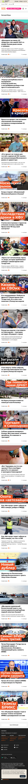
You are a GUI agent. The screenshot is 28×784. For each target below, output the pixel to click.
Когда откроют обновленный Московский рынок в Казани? (12, 193)
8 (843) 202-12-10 (5, 737)
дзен (17, 747)
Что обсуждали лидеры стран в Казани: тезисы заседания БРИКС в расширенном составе (13, 714)
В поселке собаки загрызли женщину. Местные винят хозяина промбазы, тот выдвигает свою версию (13, 476)
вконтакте (5, 745)
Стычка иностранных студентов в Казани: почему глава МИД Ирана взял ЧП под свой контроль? (13, 226)
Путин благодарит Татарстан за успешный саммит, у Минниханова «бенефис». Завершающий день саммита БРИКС (13, 648)
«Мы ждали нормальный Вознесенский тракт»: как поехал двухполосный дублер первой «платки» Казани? (13, 609)
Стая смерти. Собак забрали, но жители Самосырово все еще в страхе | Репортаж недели (13, 369)
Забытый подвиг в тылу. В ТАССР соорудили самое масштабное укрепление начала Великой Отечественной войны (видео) (13, 50)
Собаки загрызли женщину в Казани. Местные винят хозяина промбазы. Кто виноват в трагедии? (13, 434)
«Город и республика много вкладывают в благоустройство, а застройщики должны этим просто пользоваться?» (12, 83)
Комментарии (5, 54)
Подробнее (22, 773)
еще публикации (14, 725)
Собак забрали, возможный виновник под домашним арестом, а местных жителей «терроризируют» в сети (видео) (11, 338)
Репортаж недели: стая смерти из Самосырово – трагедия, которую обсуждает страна (13, 332)
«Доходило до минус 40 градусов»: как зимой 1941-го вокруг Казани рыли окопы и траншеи (12, 43)
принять (22, 776)
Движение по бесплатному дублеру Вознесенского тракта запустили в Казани (13, 575)
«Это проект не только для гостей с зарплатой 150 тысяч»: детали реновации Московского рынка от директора (14, 157)
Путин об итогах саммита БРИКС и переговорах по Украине (13, 682)
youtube (5, 749)
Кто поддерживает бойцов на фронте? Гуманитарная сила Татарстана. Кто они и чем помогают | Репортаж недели (13, 298)
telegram (5, 747)
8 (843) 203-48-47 (13, 737)
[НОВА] (13, 8)
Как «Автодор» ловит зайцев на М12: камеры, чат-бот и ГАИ (13, 537)
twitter (17, 745)
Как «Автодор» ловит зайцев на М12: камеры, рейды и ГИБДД (13, 506)
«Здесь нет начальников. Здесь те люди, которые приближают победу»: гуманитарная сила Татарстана (13, 260)
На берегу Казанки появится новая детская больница (12, 401)
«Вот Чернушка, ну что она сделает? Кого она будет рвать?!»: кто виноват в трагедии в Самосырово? (11, 469)
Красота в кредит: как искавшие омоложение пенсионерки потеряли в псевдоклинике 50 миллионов (13, 122)
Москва (10, 4)
